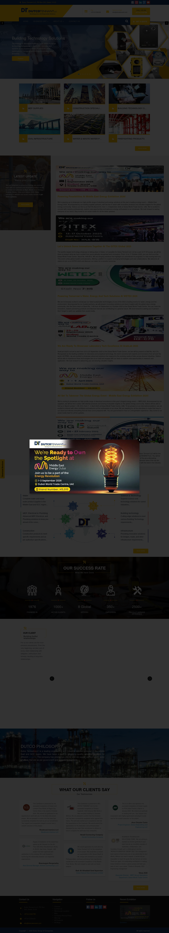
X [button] (139, 440)
